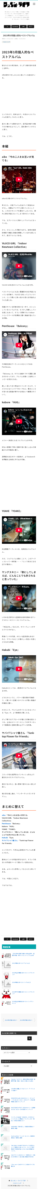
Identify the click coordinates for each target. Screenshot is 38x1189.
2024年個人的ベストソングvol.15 (21, 982)
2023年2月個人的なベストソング (12, 1020)
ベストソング (6, 42)
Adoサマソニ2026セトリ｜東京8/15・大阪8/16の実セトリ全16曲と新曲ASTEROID (23, 1156)
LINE (23, 26)
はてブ (30, 26)
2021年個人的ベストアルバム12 (21, 963)
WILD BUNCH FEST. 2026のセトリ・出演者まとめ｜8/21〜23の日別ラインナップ (23, 1108)
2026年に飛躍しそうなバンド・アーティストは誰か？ (23, 1089)
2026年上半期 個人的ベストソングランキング (23, 1002)
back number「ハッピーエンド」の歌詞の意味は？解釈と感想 (23, 1137)
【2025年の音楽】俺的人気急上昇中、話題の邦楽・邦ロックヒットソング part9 (23, 954)
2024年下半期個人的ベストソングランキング (23, 992)
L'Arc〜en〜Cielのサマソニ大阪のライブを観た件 (23, 1165)
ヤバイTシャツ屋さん (10, 840)
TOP (18, 1180)
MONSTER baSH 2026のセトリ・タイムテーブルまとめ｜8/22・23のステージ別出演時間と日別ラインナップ (23, 1099)
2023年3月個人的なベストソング (27, 1020)
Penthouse (6, 823)
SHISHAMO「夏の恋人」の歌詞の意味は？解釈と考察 (22, 1127)
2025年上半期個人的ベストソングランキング (23, 973)
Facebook (15, 26)
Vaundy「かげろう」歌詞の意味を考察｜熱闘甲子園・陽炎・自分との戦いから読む (23, 1080)
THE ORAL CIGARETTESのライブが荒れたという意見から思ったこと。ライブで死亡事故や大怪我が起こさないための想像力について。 (22, 1148)
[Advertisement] (19, 98)
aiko (4, 815)
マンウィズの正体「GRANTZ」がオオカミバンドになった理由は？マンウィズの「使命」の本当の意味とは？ (23, 1118)
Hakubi (5, 837)
